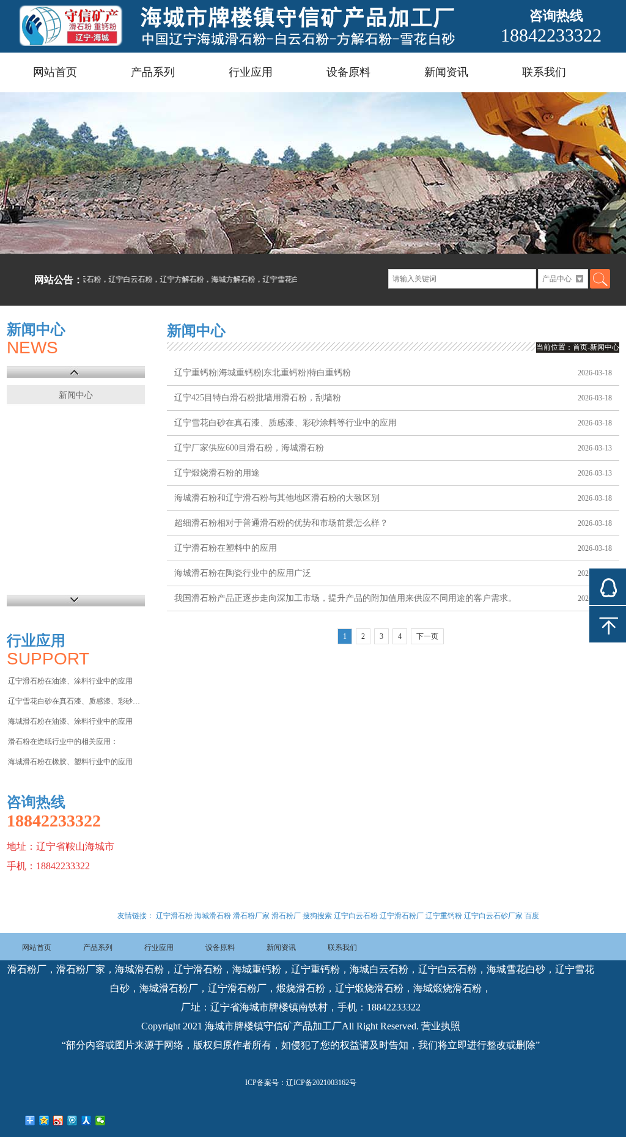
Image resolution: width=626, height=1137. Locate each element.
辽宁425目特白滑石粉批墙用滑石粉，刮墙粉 (257, 397)
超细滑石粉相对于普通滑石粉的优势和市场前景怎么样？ (281, 523)
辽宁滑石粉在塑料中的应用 (225, 548)
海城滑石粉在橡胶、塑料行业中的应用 (70, 761)
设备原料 (348, 72)
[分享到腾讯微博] (72, 1120)
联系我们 (544, 72)
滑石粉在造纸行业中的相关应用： (63, 741)
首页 (580, 347)
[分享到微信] (100, 1120)
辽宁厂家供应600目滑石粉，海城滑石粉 (249, 447)
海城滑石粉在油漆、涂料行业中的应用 (70, 721)
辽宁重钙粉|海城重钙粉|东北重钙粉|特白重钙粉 (262, 372)
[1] (313, 173)
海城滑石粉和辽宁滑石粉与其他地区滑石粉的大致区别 (277, 497)
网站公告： (58, 279)
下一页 (427, 636)
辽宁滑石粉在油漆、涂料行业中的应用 (70, 681)
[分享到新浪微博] (58, 1120)
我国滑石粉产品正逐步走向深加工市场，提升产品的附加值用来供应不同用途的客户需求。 (345, 598)
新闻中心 (76, 395)
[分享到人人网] (86, 1120)
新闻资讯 (446, 72)
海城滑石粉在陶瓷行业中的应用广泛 (242, 573)
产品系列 (153, 72)
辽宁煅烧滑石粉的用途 (217, 472)
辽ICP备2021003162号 (321, 1082)
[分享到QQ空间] (44, 1120)
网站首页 (55, 72)
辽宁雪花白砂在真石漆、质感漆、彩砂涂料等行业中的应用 (75, 701)
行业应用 (251, 72)
